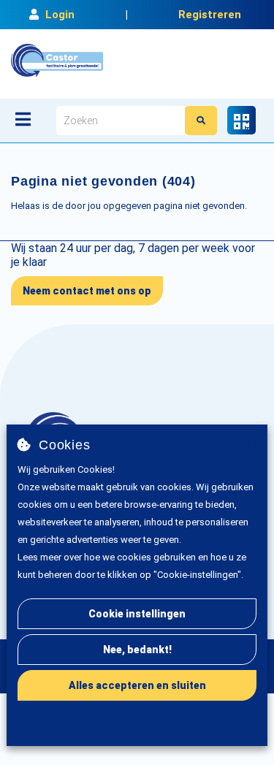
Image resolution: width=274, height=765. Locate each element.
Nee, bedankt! (137, 649)
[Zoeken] (201, 120)
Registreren (209, 14)
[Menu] (23, 119)
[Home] (57, 60)
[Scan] (241, 120)
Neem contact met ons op (87, 291)
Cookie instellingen (137, 614)
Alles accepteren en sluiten (137, 685)
